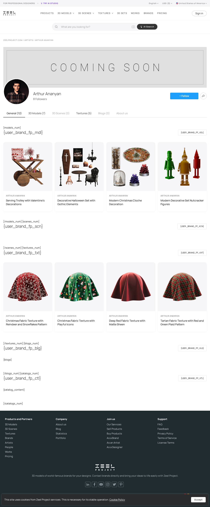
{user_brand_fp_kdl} (192, 132)
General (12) (14, 113)
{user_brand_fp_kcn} (192, 226)
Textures (104, 13)
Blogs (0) (104, 113)
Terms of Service (167, 438)
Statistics (61, 433)
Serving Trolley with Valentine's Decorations (25, 202)
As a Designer (115, 447)
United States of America (192, 3)
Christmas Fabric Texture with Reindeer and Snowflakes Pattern (26, 322)
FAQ (160, 424)
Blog (58, 429)
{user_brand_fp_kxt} (192, 252)
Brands (148, 13)
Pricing (162, 13)
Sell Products (114, 429)
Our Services (114, 424)
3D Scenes (84, 13)
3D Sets (122, 13)
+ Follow (184, 96)
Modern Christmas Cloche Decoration (125, 202)
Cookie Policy (117, 499)
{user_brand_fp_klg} (192, 348)
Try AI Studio (50, 3)
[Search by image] (133, 26)
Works (135, 13)
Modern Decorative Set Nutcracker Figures (182, 202)
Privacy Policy (165, 433)
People (9, 447)
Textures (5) (84, 113)
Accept (198, 499)
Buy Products (114, 433)
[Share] (203, 96)
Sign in (199, 13)
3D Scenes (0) (61, 113)
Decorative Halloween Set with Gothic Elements (76, 202)
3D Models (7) (36, 113)
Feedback (163, 429)
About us (122, 113)
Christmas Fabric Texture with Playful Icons (76, 322)
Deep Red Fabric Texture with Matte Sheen (127, 322)
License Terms (166, 442)
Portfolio (61, 438)
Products (47, 13)
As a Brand (113, 438)
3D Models (64, 13)
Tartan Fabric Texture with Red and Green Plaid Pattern (182, 322)
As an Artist (113, 442)
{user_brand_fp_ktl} (192, 378)
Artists (9, 442)
